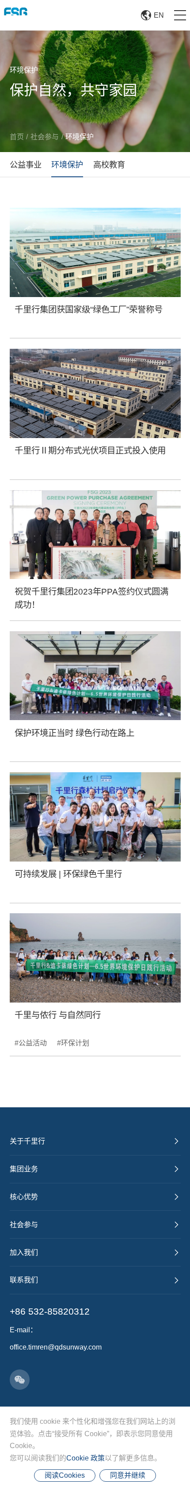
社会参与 (44, 137)
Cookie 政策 (85, 1458)
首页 (17, 137)
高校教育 (109, 164)
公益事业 (26, 164)
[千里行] (16, 15)
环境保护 (79, 137)
